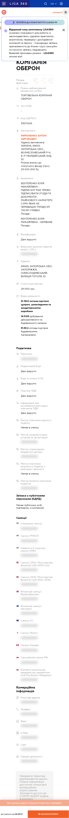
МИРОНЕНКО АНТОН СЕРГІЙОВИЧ (34, 137)
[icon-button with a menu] (65, 12)
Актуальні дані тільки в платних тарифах (34, 802)
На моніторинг (49, 814)
